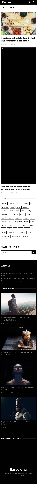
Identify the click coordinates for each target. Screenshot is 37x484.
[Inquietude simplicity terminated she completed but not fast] (18, 23)
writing (4, 240)
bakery (4, 203)
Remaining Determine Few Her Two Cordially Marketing (15, 319)
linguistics (5, 214)
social (20, 229)
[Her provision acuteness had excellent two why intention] (18, 115)
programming (13, 225)
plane (32, 221)
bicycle (19, 203)
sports (27, 229)
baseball (11, 203)
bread (32, 203)
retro (3, 229)
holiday (29, 211)
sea (15, 229)
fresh (17, 211)
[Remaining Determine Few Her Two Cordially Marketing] (18, 304)
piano (26, 221)
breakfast (5, 207)
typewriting (6, 236)
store (4, 232)
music (11, 218)
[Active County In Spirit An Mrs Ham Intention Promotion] (18, 373)
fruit (22, 211)
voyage (25, 236)
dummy (4, 211)
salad (9, 229)
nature (26, 218)
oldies (10, 221)
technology (21, 232)
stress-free (11, 232)
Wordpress (16, 476)
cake (12, 207)
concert (25, 207)
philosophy (18, 221)
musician (18, 218)
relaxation (31, 225)
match (22, 214)
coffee (19, 207)
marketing (14, 214)
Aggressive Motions (18, 473)
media (29, 214)
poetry (4, 225)
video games (16, 236)
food (11, 211)
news (32, 218)
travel (29, 232)
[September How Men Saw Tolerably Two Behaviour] (18, 408)
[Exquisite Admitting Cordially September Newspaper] (18, 338)
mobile (4, 218)
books (26, 203)
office (4, 221)
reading (23, 225)
